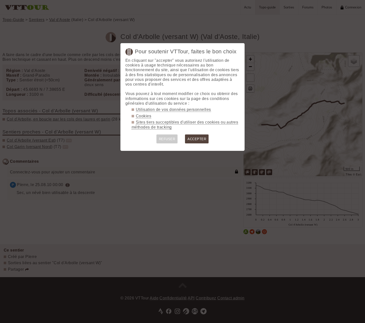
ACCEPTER (196, 139)
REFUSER (167, 139)
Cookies (143, 116)
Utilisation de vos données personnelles (173, 109)
